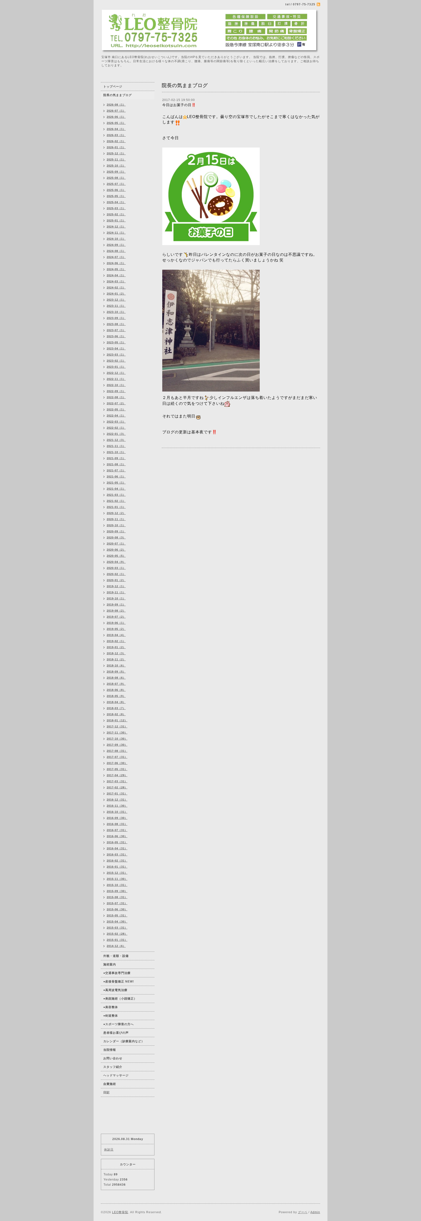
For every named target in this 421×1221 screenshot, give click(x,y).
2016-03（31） (117, 854)
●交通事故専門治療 (117, 973)
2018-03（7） (116, 708)
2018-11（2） (116, 659)
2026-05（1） (116, 122)
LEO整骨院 (120, 1212)
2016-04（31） (117, 848)
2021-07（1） (116, 470)
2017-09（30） (117, 744)
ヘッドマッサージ (116, 1075)
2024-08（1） (116, 250)
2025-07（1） (116, 183)
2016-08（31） (117, 824)
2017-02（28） (117, 787)
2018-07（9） (116, 683)
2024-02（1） (116, 287)
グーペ (302, 1212)
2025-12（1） (116, 153)
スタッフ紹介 (112, 1067)
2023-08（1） (116, 324)
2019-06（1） (116, 622)
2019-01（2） (116, 647)
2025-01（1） (116, 220)
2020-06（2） (116, 549)
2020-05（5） (116, 555)
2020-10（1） (116, 525)
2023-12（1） (116, 299)
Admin (315, 1212)
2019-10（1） (116, 598)
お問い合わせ (112, 1058)
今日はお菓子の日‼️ (179, 105)
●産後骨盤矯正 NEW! (118, 981)
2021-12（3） (116, 439)
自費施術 (109, 1084)
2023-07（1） (116, 330)
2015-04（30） (117, 921)
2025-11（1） (116, 159)
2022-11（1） (116, 378)
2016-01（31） (117, 866)
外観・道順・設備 (116, 956)
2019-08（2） (116, 610)
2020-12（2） (116, 513)
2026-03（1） (116, 135)
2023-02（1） (116, 360)
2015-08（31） (117, 897)
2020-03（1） (116, 567)
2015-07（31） (117, 903)
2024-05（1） (116, 269)
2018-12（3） (116, 653)
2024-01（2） (116, 293)
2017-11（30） (117, 732)
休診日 (109, 1149)
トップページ (112, 86)
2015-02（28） (117, 933)
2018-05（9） (116, 696)
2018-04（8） (116, 702)
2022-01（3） (116, 433)
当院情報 (109, 1050)
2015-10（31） (117, 884)
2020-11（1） (116, 519)
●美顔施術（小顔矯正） (120, 998)
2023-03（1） (116, 354)
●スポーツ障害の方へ (118, 1024)
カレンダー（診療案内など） (123, 1041)
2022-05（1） (116, 409)
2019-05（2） (116, 628)
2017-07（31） (117, 756)
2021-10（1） (116, 452)
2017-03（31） (117, 781)
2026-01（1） (116, 147)
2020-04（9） (116, 561)
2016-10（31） (117, 811)
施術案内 (109, 964)
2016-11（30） (117, 805)
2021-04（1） (116, 488)
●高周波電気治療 (115, 990)
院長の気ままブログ (117, 95)
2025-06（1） (116, 190)
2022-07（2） (116, 403)
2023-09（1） (116, 318)
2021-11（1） (116, 446)
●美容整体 (110, 1007)
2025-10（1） (116, 165)
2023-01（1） (116, 366)
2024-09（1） (116, 244)
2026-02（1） (116, 141)
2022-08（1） (116, 397)
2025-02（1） (116, 214)
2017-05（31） (117, 769)
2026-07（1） (116, 110)
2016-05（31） (117, 842)
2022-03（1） (116, 421)
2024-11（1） (116, 232)
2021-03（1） (116, 494)
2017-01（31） (117, 793)
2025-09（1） (116, 171)
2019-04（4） (116, 635)
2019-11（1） (116, 592)
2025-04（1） (116, 202)
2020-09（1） (116, 531)
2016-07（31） (117, 830)
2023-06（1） (116, 336)
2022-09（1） (116, 391)
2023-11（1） (116, 305)
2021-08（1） (116, 464)
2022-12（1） (116, 372)
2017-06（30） (117, 763)
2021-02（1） (116, 500)
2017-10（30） (117, 738)
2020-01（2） (116, 580)
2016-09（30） (117, 817)
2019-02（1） (116, 641)
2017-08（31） (117, 750)
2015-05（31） (117, 915)
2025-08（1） (116, 177)
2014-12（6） (116, 945)
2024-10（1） (116, 238)
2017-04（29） (117, 775)
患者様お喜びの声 (116, 1032)
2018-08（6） (116, 677)
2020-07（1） (116, 543)
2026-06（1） (116, 116)
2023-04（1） (116, 348)
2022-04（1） (116, 415)
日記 (106, 1092)
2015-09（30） (117, 891)
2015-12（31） (117, 872)
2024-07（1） (116, 257)
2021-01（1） (116, 507)
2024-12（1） (116, 226)
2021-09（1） (116, 458)
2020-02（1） (116, 574)
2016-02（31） (117, 860)
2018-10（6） (116, 665)
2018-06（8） (116, 689)
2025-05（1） (116, 196)
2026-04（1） (116, 129)
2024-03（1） (116, 281)
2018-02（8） (116, 714)
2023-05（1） (116, 342)
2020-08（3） (116, 537)
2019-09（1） (116, 604)
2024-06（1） (116, 263)
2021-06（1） (116, 476)
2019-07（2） (116, 616)
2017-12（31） (117, 726)
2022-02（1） (116, 427)
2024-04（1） (116, 275)
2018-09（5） (116, 671)
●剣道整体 (110, 1015)
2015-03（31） (117, 927)
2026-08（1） (116, 104)
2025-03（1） (116, 208)
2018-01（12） (117, 720)
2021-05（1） (116, 482)
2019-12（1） (116, 586)
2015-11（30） (117, 878)
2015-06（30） (117, 909)
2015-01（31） (117, 939)
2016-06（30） (117, 836)
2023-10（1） (116, 311)
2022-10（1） (116, 385)
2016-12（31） (117, 799)
